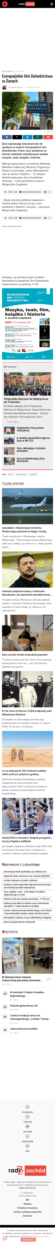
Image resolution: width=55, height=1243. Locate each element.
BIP (27, 1200)
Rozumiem (28, 1239)
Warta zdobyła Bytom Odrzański (19, 922)
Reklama (27, 1203)
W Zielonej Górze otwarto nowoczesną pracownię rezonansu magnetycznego (21, 979)
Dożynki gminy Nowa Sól (24, 1005)
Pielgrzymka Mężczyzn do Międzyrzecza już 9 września (26, 400)
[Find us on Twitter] (27, 1116)
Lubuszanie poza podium (24, 1028)
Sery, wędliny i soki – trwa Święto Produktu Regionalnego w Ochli (24, 893)
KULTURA (19, 71)
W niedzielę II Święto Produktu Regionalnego (27, 994)
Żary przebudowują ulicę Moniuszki (31, 459)
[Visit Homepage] (29, 4)
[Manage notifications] (5, 1238)
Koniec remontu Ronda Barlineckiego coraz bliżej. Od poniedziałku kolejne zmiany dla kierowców (28, 912)
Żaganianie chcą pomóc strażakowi (30, 429)
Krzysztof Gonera (15, 87)
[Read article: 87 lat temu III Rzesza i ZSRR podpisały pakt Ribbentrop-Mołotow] (27, 689)
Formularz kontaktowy (27, 1207)
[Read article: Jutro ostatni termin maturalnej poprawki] (27, 633)
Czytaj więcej (14, 422)
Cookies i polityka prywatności (27, 1211)
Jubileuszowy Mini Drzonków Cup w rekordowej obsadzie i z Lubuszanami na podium (26, 904)
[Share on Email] (48, 137)
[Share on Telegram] (27, 137)
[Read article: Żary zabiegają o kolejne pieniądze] (9, 451)
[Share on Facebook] (7, 137)
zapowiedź (21, 474)
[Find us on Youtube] (27, 1126)
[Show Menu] (51, 4)
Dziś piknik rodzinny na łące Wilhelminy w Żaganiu (27, 917)
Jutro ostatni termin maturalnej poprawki (24, 654)
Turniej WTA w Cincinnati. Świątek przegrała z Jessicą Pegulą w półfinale (27, 839)
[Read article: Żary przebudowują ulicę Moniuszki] (9, 461)
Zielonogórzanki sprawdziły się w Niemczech (25, 872)
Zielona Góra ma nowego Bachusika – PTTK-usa (27, 899)
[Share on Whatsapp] (38, 137)
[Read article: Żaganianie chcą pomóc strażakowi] (9, 430)
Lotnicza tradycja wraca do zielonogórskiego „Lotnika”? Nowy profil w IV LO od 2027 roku (29, 1017)
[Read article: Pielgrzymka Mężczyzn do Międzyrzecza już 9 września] (27, 384)
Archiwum (27, 1215)
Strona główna (7, 71)
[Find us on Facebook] (27, 1107)
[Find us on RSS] (27, 1146)
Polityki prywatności (40, 1236)
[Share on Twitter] (17, 137)
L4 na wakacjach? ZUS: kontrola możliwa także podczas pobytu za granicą (24, 772)
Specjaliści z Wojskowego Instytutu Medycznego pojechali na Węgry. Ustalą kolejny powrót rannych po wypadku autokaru (27, 529)
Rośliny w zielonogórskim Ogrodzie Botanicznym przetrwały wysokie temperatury (27, 886)
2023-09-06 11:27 (33, 87)
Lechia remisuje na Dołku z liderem (20, 880)
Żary (10, 474)
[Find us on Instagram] (27, 1136)
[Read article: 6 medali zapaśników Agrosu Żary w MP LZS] (9, 440)
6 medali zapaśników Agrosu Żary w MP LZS (33, 439)
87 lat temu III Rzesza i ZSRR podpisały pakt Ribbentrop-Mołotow (27, 712)
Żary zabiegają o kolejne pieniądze (31, 449)
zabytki (33, 474)
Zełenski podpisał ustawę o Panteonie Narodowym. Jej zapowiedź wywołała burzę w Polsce (27, 593)
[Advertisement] (27, 38)
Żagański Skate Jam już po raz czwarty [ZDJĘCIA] (27, 876)
